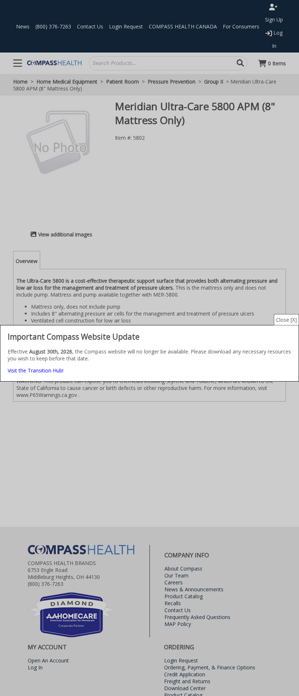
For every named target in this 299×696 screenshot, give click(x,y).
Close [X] (286, 319)
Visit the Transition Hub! (35, 370)
